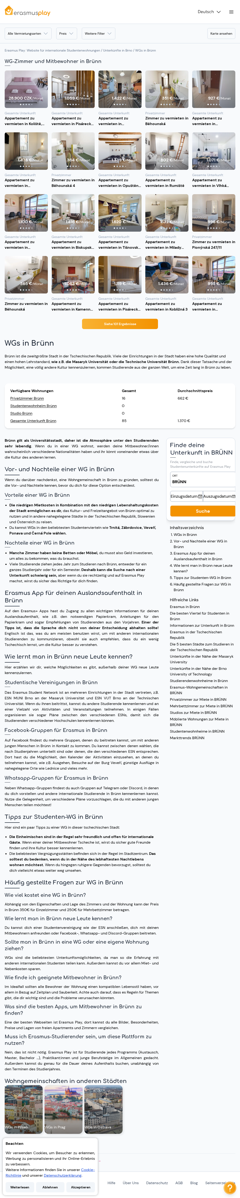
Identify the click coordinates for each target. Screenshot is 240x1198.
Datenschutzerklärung (63, 1175)
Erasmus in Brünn (185, 606)
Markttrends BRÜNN (187, 737)
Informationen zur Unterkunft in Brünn (202, 625)
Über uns (131, 1182)
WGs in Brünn (185, 534)
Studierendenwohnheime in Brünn (199, 680)
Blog (194, 1182)
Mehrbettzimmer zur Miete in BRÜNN (201, 706)
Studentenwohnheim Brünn (33, 405)
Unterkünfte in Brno (117, 50)
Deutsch (206, 12)
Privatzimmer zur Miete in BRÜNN (198, 699)
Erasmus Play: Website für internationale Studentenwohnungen (52, 50)
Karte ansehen (221, 33)
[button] (26, 89)
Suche (203, 511)
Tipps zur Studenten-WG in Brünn (202, 577)
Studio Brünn (21, 413)
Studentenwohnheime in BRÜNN (197, 731)
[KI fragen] (230, 1188)
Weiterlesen (19, 1187)
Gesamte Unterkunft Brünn (33, 420)
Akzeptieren (80, 1187)
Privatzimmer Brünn (27, 398)
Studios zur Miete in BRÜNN (193, 712)
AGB (179, 1182)
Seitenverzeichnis (220, 1182)
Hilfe (111, 1182)
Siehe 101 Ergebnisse (120, 324)
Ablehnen (50, 1187)
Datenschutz (157, 1182)
